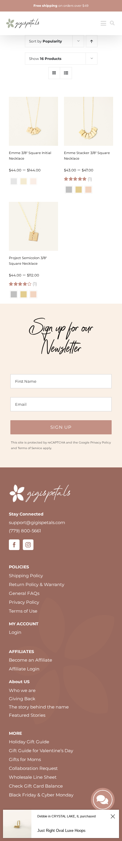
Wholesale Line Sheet (33, 777)
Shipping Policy (26, 575)
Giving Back (22, 698)
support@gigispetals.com (37, 522)
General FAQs (24, 593)
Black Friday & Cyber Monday (41, 795)
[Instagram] (28, 544)
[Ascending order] (91, 41)
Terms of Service (30, 448)
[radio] (69, 189)
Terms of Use (23, 611)
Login (15, 632)
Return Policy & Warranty (36, 584)
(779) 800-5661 (25, 531)
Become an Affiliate (30, 660)
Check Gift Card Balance (36, 786)
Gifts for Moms (25, 759)
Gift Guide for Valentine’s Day (41, 750)
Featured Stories (27, 715)
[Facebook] (14, 544)
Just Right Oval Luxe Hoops (61, 830)
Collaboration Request (33, 768)
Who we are (22, 690)
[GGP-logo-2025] (22, 16)
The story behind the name (39, 707)
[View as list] (66, 73)
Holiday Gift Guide (29, 742)
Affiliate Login (24, 669)
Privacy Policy (100, 442)
